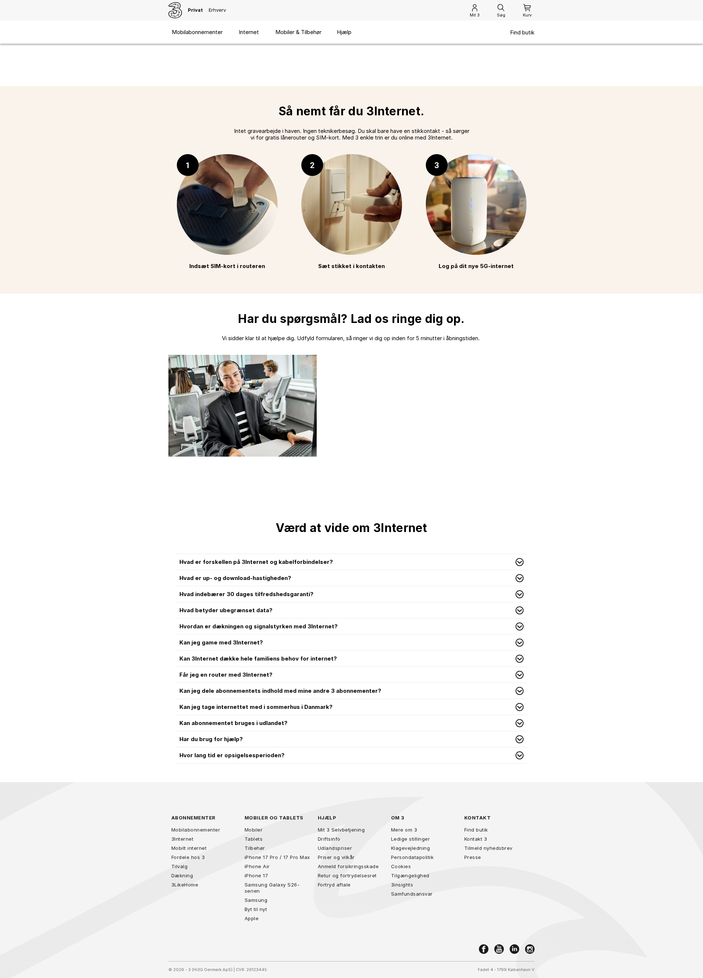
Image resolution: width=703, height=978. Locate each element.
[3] (175, 10)
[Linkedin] (514, 949)
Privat (195, 10)
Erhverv (217, 10)
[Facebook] (483, 949)
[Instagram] (530, 949)
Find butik (522, 32)
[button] (351, 562)
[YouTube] (499, 949)
